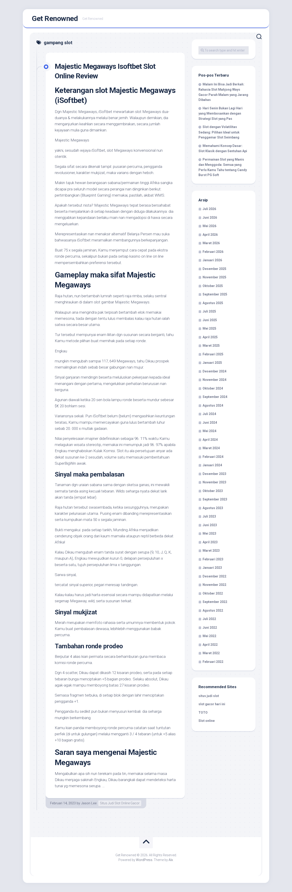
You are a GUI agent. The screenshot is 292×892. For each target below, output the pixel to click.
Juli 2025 (209, 311)
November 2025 (214, 277)
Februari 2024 (213, 457)
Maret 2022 (211, 653)
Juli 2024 (209, 414)
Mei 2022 (209, 636)
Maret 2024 (211, 448)
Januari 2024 (212, 465)
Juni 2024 (210, 422)
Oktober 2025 (213, 286)
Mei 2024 (209, 431)
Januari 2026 (212, 260)
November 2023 (214, 482)
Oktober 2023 (213, 491)
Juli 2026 (209, 209)
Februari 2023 (213, 559)
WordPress (144, 860)
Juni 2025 (210, 320)
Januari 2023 (212, 567)
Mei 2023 (209, 533)
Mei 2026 (209, 226)
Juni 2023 (210, 525)
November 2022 (214, 585)
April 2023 (210, 542)
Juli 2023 (209, 516)
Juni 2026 (210, 217)
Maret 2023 (211, 550)
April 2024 (210, 439)
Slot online (206, 721)
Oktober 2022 (213, 593)
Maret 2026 (211, 243)
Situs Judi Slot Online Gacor (120, 803)
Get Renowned (55, 18)
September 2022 (215, 602)
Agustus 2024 (213, 405)
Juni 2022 (210, 627)
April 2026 (210, 234)
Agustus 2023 (213, 508)
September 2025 (215, 294)
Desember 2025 (214, 269)
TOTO (203, 712)
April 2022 (210, 644)
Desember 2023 (214, 474)
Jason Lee (89, 803)
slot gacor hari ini (211, 704)
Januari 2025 (212, 362)
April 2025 (210, 337)
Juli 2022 (209, 619)
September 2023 (215, 499)
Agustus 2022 (213, 610)
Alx (171, 860)
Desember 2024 (214, 371)
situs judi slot (208, 696)
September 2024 (215, 397)
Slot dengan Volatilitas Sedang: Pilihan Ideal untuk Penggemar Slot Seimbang (219, 132)
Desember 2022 (214, 576)
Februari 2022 (213, 662)
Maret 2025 (211, 345)
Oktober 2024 (213, 388)
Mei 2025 (209, 328)
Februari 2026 (213, 252)
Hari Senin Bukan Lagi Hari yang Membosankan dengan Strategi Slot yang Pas (220, 113)
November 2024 (214, 380)
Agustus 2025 (213, 303)
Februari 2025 (213, 354)
